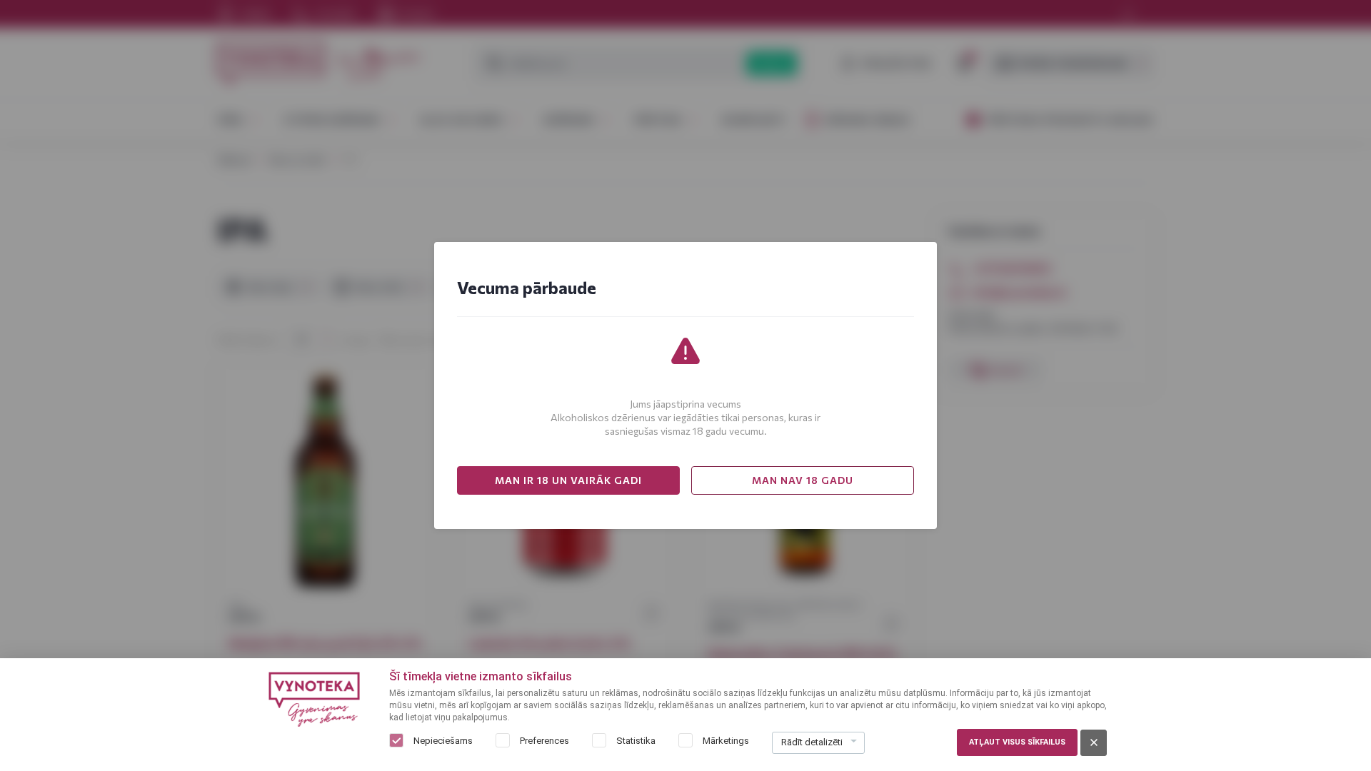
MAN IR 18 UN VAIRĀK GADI (568, 480)
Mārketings (726, 740)
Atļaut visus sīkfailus (1017, 742)
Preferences (544, 740)
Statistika (636, 740)
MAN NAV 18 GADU (802, 480)
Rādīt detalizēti (812, 742)
